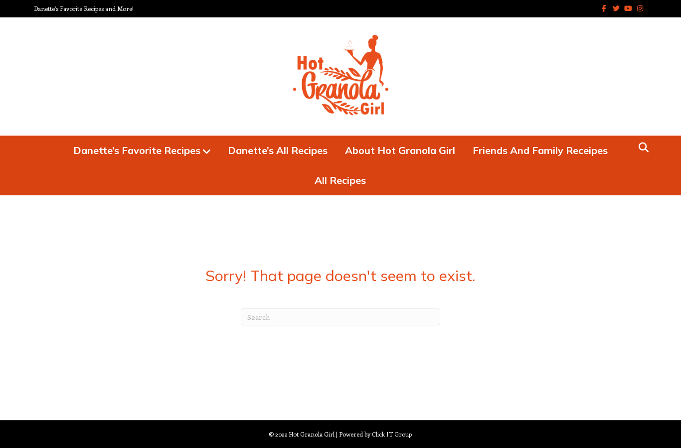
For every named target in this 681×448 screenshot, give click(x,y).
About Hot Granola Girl (400, 150)
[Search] (641, 147)
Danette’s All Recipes (278, 150)
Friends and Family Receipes (540, 150)
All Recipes (340, 180)
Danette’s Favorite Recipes (136, 150)
